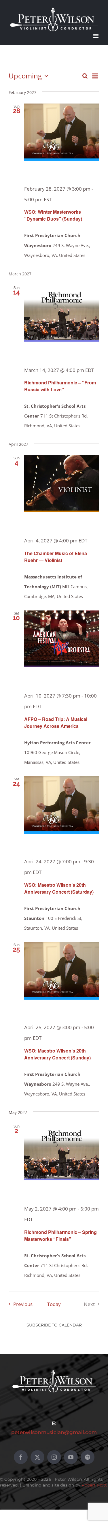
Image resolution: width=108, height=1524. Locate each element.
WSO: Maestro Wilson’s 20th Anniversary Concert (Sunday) (57, 1054)
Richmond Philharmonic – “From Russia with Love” (60, 386)
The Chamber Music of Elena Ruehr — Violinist (55, 556)
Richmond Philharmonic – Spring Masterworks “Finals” (60, 1235)
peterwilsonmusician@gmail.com (54, 1432)
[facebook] (21, 1457)
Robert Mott (94, 1485)
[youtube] (71, 1457)
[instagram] (54, 1457)
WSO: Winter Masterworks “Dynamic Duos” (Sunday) (53, 215)
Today (54, 1304)
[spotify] (87, 1457)
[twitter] (37, 1457)
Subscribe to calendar (54, 1325)
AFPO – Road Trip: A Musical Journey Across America (55, 722)
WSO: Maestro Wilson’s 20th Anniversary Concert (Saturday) (59, 888)
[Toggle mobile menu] (96, 36)
